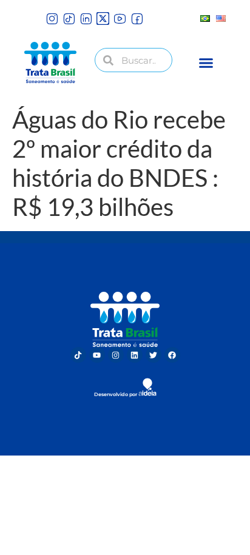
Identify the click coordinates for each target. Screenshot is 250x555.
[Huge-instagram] (52, 18)
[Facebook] (172, 355)
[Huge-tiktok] (68, 18)
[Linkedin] (135, 355)
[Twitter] (153, 355)
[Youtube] (97, 355)
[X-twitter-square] (102, 18)
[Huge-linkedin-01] (85, 18)
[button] (206, 62)
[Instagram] (116, 355)
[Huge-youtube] (119, 18)
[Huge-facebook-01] (136, 18)
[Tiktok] (78, 355)
